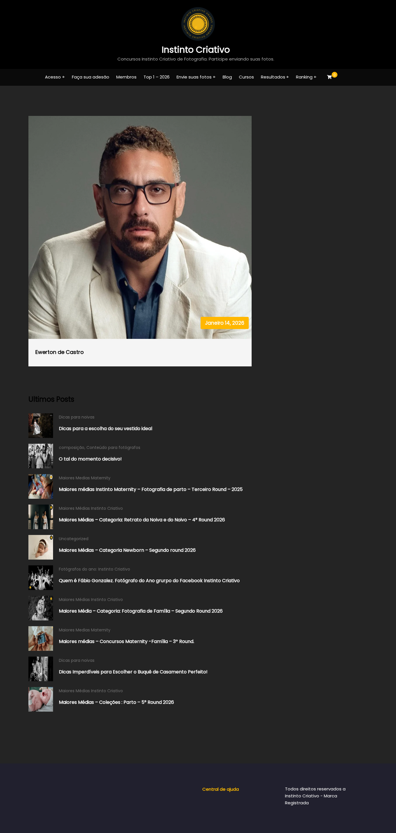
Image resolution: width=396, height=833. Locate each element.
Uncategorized (73, 539)
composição (71, 447)
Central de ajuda (220, 789)
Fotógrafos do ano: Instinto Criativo (94, 569)
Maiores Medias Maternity (84, 478)
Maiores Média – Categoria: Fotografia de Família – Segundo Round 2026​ (141, 611)
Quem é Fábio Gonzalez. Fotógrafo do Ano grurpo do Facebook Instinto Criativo (149, 580)
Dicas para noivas (77, 417)
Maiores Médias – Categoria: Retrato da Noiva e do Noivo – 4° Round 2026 (142, 519)
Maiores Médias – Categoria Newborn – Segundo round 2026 (127, 550)
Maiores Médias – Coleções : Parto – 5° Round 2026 (116, 702)
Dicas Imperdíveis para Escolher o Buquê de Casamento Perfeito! (133, 671)
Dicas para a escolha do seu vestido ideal (105, 428)
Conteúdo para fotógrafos (113, 447)
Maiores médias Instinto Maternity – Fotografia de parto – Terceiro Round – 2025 (151, 489)
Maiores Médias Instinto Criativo (91, 508)
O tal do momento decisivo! (90, 459)
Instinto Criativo (196, 49)
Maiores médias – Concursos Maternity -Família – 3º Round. (126, 641)
